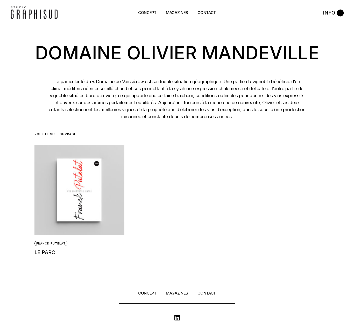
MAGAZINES (177, 293)
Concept (147, 293)
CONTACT (206, 293)
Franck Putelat (51, 243)
